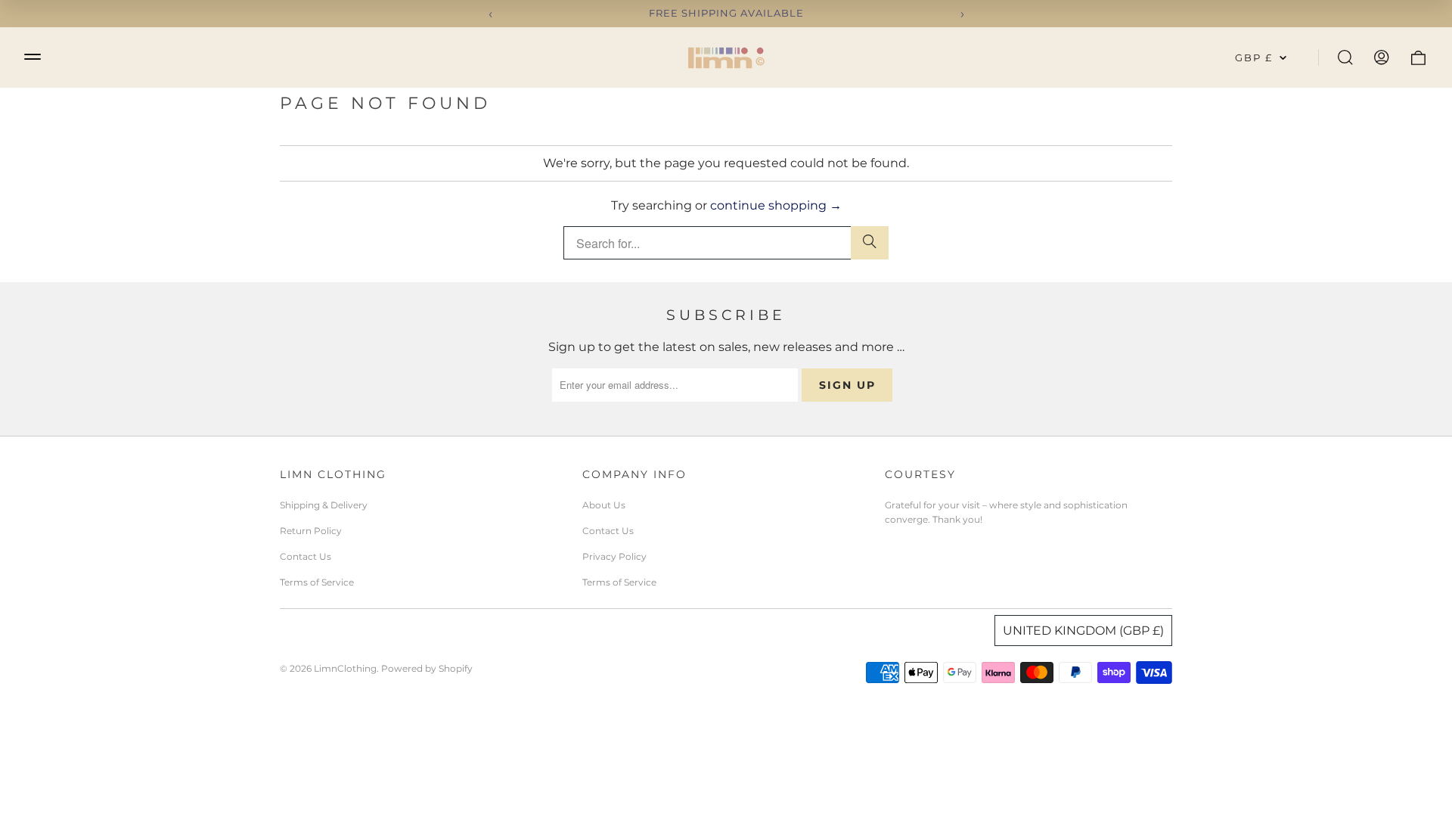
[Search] (1345, 57)
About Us (603, 505)
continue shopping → (776, 205)
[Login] (1382, 57)
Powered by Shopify (427, 668)
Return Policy (311, 530)
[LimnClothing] (726, 57)
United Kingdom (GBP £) (1083, 630)
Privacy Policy (614, 556)
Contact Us (305, 556)
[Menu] (32, 56)
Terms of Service (317, 582)
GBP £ (1254, 57)
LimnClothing (345, 668)
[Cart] (1418, 57)
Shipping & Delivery (324, 505)
